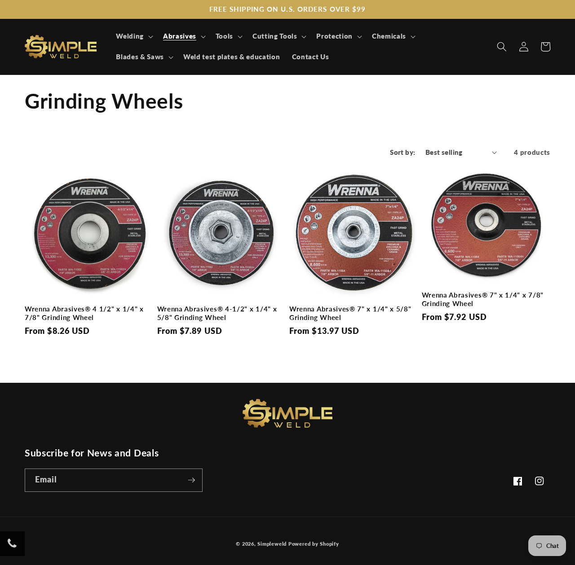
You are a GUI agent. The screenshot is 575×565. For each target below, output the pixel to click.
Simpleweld (272, 544)
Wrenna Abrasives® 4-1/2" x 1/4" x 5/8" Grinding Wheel (217, 313)
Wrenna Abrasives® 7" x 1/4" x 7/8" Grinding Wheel (483, 299)
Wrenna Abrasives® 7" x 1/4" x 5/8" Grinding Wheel (350, 313)
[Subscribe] (191, 480)
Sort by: (403, 152)
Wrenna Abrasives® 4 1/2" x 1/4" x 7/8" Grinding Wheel (84, 313)
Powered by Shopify (313, 544)
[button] (133, 36)
